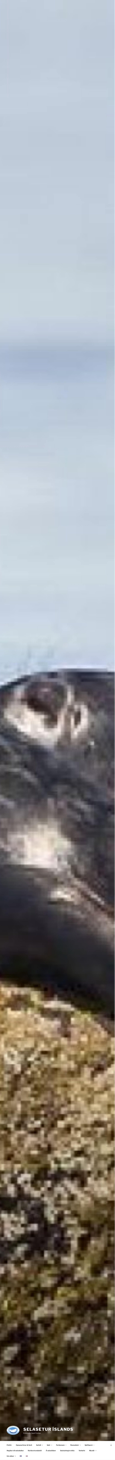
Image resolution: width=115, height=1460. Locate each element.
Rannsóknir (74, 1445)
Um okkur (10, 1456)
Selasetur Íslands (48, 1429)
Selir (48, 1445)
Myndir (92, 1450)
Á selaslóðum (51, 1450)
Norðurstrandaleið (35, 1450)
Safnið (38, 1445)
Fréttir (9, 1445)
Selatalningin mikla (67, 1450)
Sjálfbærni (89, 1445)
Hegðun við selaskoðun (15, 1450)
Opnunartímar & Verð (24, 1445)
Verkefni (82, 1450)
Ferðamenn (60, 1445)
